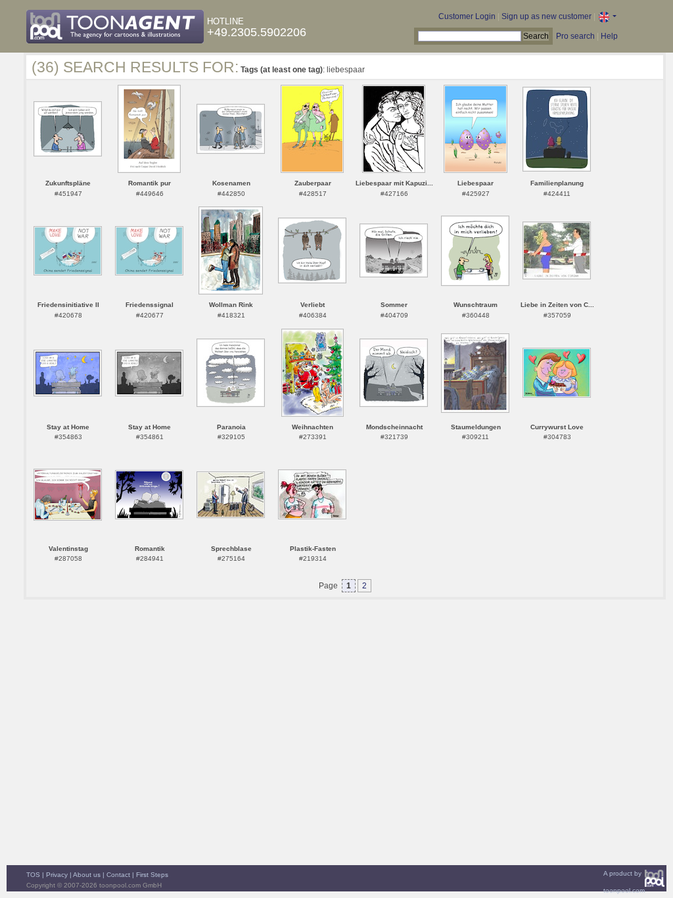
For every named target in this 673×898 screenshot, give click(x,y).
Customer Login (467, 16)
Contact (118, 874)
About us (87, 874)
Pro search (575, 36)
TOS (33, 874)
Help (609, 36)
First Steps (152, 874)
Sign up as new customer (546, 16)
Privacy (57, 874)
